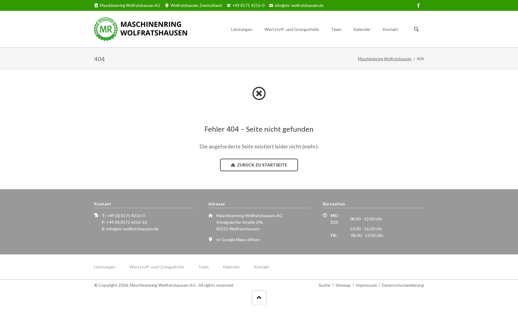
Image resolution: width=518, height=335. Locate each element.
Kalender (231, 266)
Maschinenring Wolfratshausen (385, 58)
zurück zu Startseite (261, 164)
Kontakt (261, 266)
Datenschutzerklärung (403, 285)
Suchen (416, 29)
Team (203, 266)
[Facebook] (418, 5)
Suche (324, 285)
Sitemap (343, 285)
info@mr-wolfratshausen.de (132, 228)
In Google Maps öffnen (238, 239)
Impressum (366, 285)
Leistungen (104, 266)
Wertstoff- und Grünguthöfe (157, 266)
